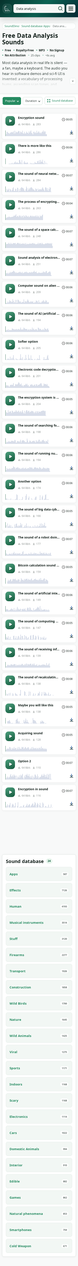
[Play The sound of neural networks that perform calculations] (10, 177)
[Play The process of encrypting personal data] (10, 205)
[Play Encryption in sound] (10, 792)
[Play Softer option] (10, 344)
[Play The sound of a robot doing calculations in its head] (10, 540)
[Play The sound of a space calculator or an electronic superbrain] (10, 233)
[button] (60, 101)
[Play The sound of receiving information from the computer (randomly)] (10, 652)
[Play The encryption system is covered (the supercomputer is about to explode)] (10, 400)
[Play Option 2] (10, 764)
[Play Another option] (10, 484)
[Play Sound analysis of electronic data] (10, 261)
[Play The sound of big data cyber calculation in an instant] (10, 512)
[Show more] (73, 81)
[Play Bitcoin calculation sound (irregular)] (10, 568)
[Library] (70, 8)
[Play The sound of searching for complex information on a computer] (10, 428)
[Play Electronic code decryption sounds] (10, 372)
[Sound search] (60, 8)
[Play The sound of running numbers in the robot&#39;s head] (10, 456)
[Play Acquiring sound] (10, 736)
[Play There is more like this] (10, 149)
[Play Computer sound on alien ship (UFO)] (10, 288)
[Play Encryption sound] (10, 121)
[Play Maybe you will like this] (10, 708)
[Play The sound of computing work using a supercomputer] (10, 624)
